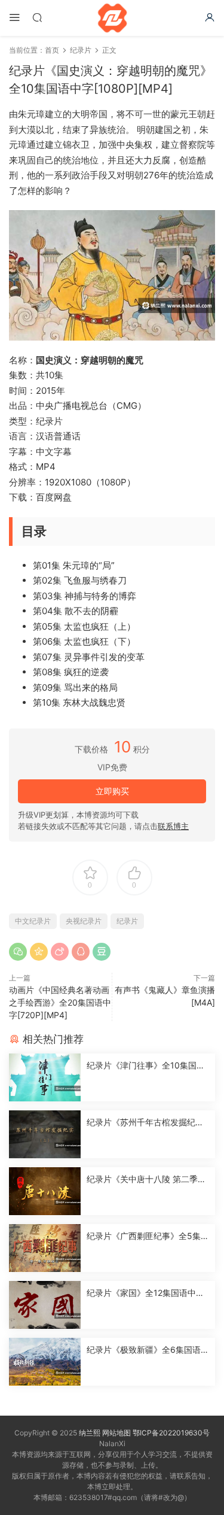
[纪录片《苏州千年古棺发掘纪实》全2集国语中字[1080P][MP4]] (45, 1134)
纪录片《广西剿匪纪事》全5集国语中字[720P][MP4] (148, 1236)
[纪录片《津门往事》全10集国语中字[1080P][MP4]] (45, 1077)
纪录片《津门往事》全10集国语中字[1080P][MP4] (146, 1065)
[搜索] (37, 17)
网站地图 (116, 1432)
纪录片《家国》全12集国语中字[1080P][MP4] (145, 1293)
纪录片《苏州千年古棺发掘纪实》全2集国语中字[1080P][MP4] (146, 1122)
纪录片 (127, 920)
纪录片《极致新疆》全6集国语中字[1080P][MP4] (148, 1350)
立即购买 (112, 791)
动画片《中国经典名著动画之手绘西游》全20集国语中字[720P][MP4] (60, 1002)
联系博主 (173, 826)
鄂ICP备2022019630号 (171, 1432)
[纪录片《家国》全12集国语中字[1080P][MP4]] (45, 1305)
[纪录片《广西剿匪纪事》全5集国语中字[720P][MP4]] (45, 1248)
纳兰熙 (89, 1432)
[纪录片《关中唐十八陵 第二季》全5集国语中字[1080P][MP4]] (45, 1191)
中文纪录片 (33, 920)
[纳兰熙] (112, 18)
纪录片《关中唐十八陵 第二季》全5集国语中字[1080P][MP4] (146, 1179)
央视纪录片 (84, 920)
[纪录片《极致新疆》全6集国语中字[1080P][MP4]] (45, 1362)
